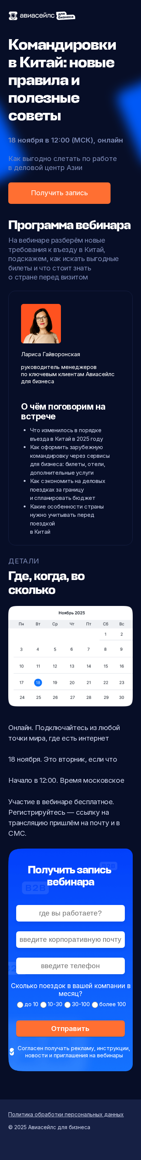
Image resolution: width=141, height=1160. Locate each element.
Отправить (70, 1028)
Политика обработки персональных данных (66, 1114)
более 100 (112, 1004)
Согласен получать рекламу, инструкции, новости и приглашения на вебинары (74, 1052)
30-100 (81, 1004)
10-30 (55, 1004)
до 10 (31, 1004)
